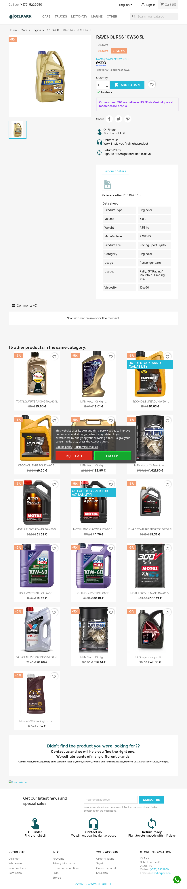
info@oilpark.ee (161, 873)
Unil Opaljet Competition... (150, 657)
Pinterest (127, 119)
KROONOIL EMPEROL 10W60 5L (37, 465)
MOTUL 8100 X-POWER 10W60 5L (37, 529)
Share (109, 119)
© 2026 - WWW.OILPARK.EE (93, 884)
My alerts (102, 873)
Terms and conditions (65, 868)
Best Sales (15, 873)
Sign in (100, 863)
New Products (17, 868)
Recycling (58, 858)
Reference (109, 195)
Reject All (74, 456)
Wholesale (15, 863)
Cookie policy (64, 447)
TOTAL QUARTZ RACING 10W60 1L (37, 401)
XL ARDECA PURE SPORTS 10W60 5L (150, 529)
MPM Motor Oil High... (93, 401)
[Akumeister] (93, 782)
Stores (56, 877)
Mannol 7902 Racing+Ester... (36, 721)
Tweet (118, 119)
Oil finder (14, 858)
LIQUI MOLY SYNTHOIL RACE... (37, 593)
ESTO (55, 873)
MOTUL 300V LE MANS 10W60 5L (150, 593)
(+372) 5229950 (30, 5)
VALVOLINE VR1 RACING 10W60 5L (36, 657)
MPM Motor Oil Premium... (150, 465)
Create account (106, 868)
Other (112, 16)
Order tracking (105, 858)
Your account (108, 852)
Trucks (61, 16)
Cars (46, 16)
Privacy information (64, 863)
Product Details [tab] (115, 171)
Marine (97, 16)
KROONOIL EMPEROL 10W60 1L (150, 401)
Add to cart (127, 85)
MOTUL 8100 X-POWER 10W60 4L (93, 529)
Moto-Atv (79, 16)
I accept (113, 456)
